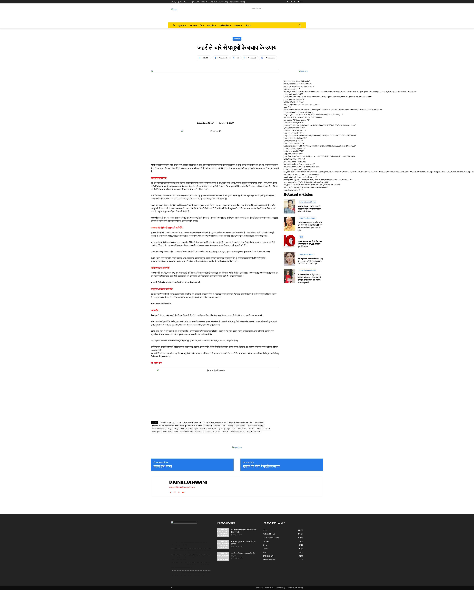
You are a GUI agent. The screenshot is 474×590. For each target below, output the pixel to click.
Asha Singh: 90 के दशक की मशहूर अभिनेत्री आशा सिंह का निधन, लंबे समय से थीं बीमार (309, 209)
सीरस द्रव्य (198, 432)
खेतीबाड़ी (237, 39)
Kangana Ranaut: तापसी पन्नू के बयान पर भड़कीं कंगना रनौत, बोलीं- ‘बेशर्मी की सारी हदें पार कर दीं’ (310, 261)
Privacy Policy (280, 588)
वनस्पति (251, 429)
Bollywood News (306, 254)
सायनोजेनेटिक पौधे (186, 432)
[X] (294, 1)
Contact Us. (269, 588)
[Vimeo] (298, 1)
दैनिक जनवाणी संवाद (159, 429)
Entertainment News (307, 202)
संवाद (176, 432)
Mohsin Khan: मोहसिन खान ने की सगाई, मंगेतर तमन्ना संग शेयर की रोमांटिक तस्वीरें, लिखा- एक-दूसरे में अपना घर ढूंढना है (309, 278)
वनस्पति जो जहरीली (263, 429)
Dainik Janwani (167, 423)
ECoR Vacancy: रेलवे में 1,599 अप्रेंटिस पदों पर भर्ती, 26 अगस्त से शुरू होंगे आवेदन (310, 244)
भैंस (234, 429)
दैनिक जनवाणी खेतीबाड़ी (255, 426)
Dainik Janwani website (240, 423)
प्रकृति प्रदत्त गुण (224, 429)
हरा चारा (225, 432)
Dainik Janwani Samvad (215, 423)
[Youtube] (301, 1)
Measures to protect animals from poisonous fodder (177, 426)
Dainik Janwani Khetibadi (189, 423)
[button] (300, 25)
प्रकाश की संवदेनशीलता (208, 429)
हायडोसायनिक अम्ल (253, 432)
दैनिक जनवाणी (240, 426)
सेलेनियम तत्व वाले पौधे (212, 432)
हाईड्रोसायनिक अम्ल (237, 432)
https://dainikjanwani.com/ (182, 487)
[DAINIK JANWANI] (160, 486)
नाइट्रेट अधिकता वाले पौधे (182, 429)
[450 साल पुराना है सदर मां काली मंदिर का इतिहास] (223, 544)
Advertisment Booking (295, 588)
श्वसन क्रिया (167, 432)
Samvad (208, 426)
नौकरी (301, 237)
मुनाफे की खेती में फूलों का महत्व (261, 466)
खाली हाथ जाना (163, 466)
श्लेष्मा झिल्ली (156, 432)
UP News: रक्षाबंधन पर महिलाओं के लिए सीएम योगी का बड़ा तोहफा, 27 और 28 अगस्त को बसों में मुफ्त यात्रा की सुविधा (310, 226)
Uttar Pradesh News (307, 218)
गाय (224, 426)
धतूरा (170, 429)
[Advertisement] (257, 15)
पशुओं (196, 429)
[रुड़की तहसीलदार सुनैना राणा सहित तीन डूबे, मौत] (223, 556)
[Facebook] (287, 1)
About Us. (259, 588)
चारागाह (230, 426)
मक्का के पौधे (242, 429)
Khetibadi (259, 423)
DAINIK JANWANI (205, 123)
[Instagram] (291, 1)
